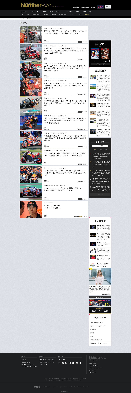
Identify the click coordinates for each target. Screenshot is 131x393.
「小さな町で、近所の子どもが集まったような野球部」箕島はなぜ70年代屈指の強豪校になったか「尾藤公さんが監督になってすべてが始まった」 (101, 173)
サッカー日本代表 (69, 11)
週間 (106, 149)
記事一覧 (24, 359)
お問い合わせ (93, 363)
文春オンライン (56, 386)
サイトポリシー (93, 370)
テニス (84, 11)
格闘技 (22, 14)
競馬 (90, 11)
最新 (95, 149)
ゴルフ (77, 11)
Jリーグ (51, 11)
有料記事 (87, 14)
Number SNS (62, 359)
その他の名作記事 (100, 297)
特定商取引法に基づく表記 (96, 339)
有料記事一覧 (93, 329)
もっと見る (100, 194)
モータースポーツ (36, 14)
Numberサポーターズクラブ (28, 364)
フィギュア (53, 14)
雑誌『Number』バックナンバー (47, 362)
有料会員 (108, 6)
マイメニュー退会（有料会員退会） (98, 326)
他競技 (79, 14)
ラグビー (46, 14)
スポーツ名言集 (43, 364)
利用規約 (92, 333)
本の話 (70, 386)
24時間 (100, 149)
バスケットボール (63, 14)
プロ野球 (32, 11)
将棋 (28, 14)
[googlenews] (77, 363)
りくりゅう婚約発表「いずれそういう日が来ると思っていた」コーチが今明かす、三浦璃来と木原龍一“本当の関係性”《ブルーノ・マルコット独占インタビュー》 (101, 164)
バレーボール (73, 14)
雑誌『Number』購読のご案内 (47, 359)
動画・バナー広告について (96, 368)
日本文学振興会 (86, 386)
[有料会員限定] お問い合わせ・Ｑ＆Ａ (98, 343)
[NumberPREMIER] (100, 6)
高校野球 (44, 11)
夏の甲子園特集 (24, 11)
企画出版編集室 (77, 386)
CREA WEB (64, 386)
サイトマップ (93, 372)
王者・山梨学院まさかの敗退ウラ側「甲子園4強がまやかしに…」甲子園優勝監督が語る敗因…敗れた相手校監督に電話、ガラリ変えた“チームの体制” (101, 181)
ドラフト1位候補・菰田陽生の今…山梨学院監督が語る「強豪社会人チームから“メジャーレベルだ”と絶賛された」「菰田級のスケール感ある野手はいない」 (101, 188)
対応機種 (92, 336)
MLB (38, 11)
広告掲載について (94, 365)
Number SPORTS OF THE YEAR (29, 366)
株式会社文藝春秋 (46, 386)
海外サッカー (59, 11)
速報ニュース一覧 (26, 362)
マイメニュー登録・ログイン (96, 322)
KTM (24, 18)
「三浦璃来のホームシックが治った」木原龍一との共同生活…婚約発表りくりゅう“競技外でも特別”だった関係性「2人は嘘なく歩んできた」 (101, 156)
